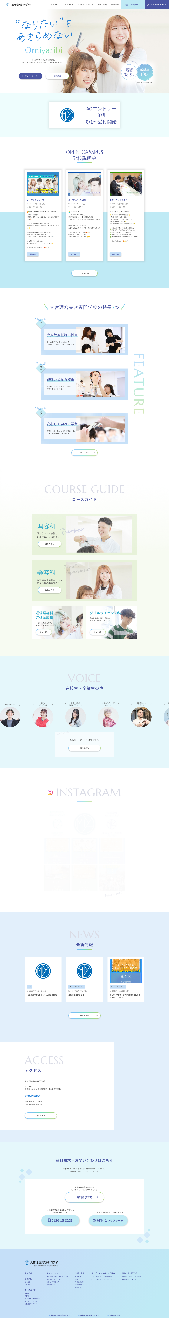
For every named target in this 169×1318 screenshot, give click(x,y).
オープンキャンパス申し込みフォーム (103, 1279)
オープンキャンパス (29, 76)
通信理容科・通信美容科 (32, 1298)
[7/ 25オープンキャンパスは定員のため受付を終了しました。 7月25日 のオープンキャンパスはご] (112, 851)
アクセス (27, 1285)
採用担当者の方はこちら (60, 1315)
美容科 (27, 1296)
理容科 (27, 1293)
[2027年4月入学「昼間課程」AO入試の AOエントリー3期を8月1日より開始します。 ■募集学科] (112, 824)
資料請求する (84, 1197)
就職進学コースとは (31, 1304)
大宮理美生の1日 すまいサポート (57, 1276)
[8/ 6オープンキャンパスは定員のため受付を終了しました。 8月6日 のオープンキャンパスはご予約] (57, 851)
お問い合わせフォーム (129, 1279)
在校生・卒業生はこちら (89, 1315)
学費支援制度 (79, 1282)
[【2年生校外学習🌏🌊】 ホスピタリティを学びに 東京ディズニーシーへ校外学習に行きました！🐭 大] (112, 878)
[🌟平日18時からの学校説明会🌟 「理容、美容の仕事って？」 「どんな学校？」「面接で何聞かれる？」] (57, 878)
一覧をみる (84, 273)
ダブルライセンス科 (31, 1301)
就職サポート (51, 1285)
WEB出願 (78, 1287)
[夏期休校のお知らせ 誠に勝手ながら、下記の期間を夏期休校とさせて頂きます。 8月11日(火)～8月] (85, 824)
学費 (76, 1279)
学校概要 (27, 1282)
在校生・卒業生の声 (53, 1282)
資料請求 (57, 76)
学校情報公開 (114, 1315)
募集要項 (78, 1276)
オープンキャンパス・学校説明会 (101, 1276)
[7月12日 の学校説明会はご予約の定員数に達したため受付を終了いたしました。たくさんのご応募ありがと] (85, 878)
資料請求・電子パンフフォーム (131, 1276)
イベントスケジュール (53, 1279)
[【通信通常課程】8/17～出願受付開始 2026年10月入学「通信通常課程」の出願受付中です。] (57, 824)
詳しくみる (84, 452)
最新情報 (115, 4)
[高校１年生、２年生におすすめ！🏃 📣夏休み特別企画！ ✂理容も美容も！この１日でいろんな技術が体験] (85, 851)
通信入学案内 (79, 1285)
